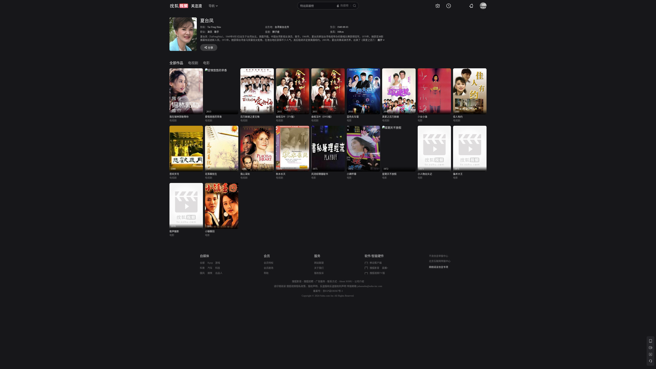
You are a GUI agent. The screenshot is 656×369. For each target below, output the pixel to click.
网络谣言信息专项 (438, 267)
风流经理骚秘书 (319, 174)
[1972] (391, 127)
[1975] (328, 127)
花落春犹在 (211, 174)
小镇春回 (210, 231)
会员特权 (268, 263)
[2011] (292, 70)
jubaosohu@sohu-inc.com (369, 286)
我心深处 (245, 174)
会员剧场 (268, 268)
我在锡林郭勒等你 (179, 116)
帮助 (266, 273)
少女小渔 (422, 116)
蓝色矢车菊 (353, 116)
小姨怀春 (351, 174)
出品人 (218, 273)
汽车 (210, 268)
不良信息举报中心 (438, 256)
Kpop (210, 263)
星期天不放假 (389, 174)
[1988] (186, 127)
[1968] (221, 184)
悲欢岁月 (174, 174)
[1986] (257, 127)
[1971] (434, 127)
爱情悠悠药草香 (213, 116)
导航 (212, 6)
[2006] (399, 70)
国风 (202, 273)
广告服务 (320, 281)
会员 (267, 256)
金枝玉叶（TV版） (286, 116)
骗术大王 (458, 174)
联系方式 (332, 281)
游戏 (217, 263)
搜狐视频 (179, 6)
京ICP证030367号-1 (333, 291)
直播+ (385, 268)
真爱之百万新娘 (390, 116)
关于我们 (319, 268)
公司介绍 (359, 281)
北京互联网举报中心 (439, 261)
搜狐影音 (374, 268)
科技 (217, 268)
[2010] (363, 70)
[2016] (186, 70)
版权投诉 (319, 273)
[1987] (221, 127)
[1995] (434, 70)
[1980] (292, 127)
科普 (202, 268)
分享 (210, 47)
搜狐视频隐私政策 (296, 286)
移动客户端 (376, 263)
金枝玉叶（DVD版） (322, 116)
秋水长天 (280, 174)
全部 (202, 263)
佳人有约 (458, 116)
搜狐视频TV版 (377, 273)
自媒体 (204, 256)
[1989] (470, 70)
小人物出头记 (425, 174)
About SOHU (345, 281)
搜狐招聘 (308, 281)
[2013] (216, 70)
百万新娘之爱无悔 (249, 116)
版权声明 (313, 286)
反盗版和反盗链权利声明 (333, 286)
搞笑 (210, 273)
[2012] (257, 70)
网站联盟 (319, 263)
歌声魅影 (174, 231)
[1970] (186, 184)
